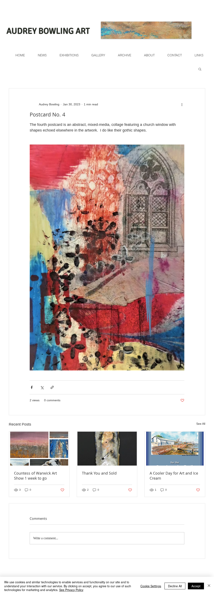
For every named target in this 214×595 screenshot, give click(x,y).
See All (200, 423)
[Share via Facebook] (32, 387)
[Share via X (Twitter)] (42, 387)
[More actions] (181, 104)
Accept (195, 586)
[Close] (208, 586)
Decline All (175, 586)
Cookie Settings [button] (150, 586)
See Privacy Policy (71, 590)
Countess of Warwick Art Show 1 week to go (35, 476)
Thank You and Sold (99, 473)
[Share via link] (52, 387)
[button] (200, 69)
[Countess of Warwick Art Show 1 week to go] (39, 449)
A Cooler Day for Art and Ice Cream (174, 476)
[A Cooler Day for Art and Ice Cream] (175, 449)
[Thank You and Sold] (107, 449)
